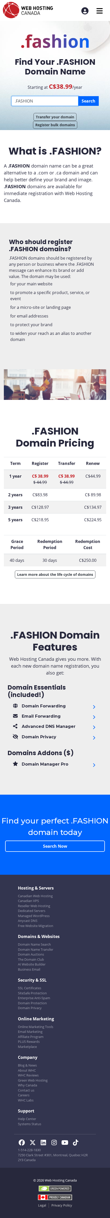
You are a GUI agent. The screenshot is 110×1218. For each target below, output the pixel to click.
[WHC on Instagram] (55, 1143)
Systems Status (29, 1124)
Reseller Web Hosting (34, 906)
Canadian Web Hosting (35, 896)
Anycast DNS (27, 920)
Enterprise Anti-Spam (34, 998)
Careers (23, 1095)
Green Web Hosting (33, 1080)
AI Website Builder (32, 964)
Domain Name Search (34, 944)
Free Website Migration (35, 925)
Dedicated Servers (31, 910)
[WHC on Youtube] (66, 1143)
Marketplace (27, 1046)
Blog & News (27, 1065)
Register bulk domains (55, 124)
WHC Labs (26, 1100)
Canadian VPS (28, 900)
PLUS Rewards (29, 1041)
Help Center (27, 1118)
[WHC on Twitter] (34, 1143)
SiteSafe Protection (32, 993)
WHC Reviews (28, 1075)
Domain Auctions (31, 954)
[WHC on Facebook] (23, 1143)
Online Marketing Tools (35, 1026)
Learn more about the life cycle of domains (55, 574)
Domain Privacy (30, 1008)
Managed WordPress (34, 916)
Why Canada (27, 1085)
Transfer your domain (55, 117)
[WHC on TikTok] (76, 1143)
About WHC (27, 1070)
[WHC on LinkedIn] (44, 1143)
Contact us (26, 1090)
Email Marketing (30, 1031)
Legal (42, 1205)
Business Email (29, 969)
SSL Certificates (29, 988)
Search (88, 101)
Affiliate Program (30, 1036)
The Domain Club (31, 959)
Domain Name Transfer (35, 949)
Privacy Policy (61, 1205)
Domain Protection (32, 1003)
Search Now (55, 846)
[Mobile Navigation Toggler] (99, 11)
